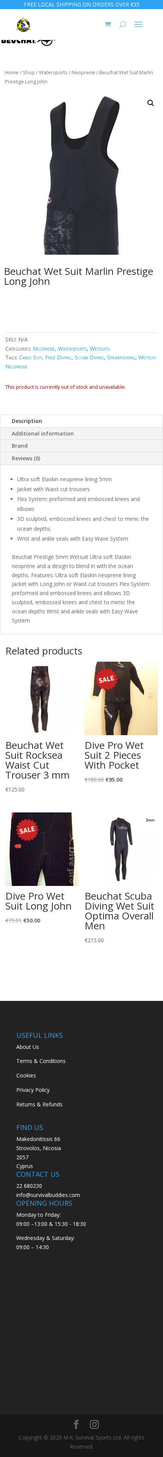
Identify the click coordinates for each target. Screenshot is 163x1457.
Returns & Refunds (39, 1104)
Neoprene (83, 72)
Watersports (53, 72)
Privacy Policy (33, 1089)
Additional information (43, 433)
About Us (27, 1046)
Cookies (26, 1075)
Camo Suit (30, 357)
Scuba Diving (89, 357)
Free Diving (58, 357)
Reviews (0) (26, 458)
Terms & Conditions (41, 1060)
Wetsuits (100, 348)
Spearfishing (121, 357)
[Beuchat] (28, 41)
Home (12, 72)
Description (27, 420)
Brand (20, 445)
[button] (151, 103)
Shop (29, 72)
